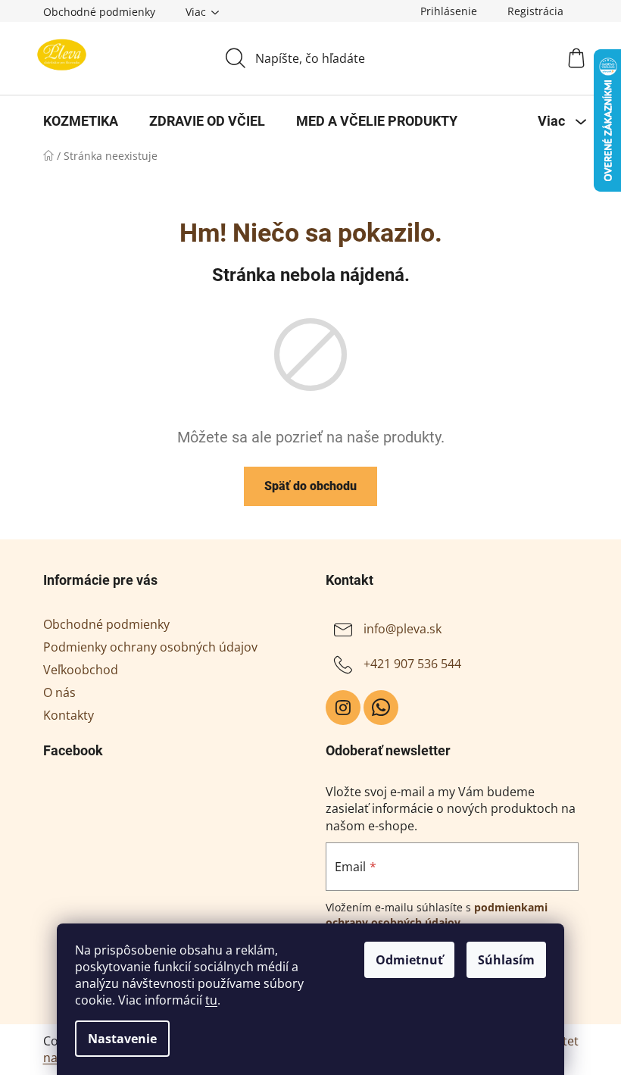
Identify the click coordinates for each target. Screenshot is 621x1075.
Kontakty (68, 715)
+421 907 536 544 (412, 663)
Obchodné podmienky (99, 12)
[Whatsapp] (381, 707)
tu (211, 1000)
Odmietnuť (409, 960)
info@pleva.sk (403, 628)
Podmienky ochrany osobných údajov (150, 647)
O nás (59, 692)
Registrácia (535, 11)
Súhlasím (506, 960)
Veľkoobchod (80, 669)
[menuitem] (80, 121)
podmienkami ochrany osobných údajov (437, 915)
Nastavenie (122, 1038)
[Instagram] (343, 707)
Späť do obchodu (310, 486)
